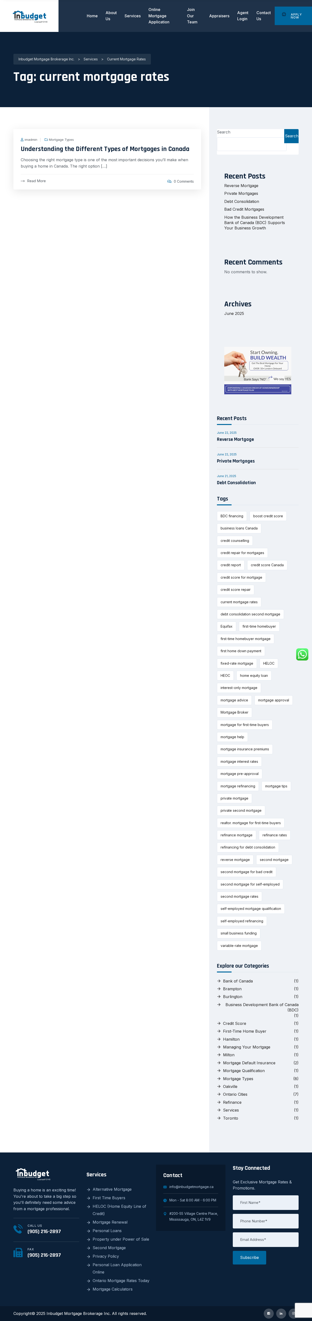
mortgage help (232, 737)
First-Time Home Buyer (244, 1031)
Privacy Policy (106, 1256)
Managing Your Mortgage (246, 1047)
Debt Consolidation (241, 201)
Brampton (232, 988)
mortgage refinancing (238, 786)
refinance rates (275, 835)
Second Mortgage (109, 1247)
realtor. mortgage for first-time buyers (251, 823)
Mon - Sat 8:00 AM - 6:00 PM (192, 1200)
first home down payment (241, 651)
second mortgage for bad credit (247, 872)
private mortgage (234, 798)
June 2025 (234, 313)
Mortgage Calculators (113, 1289)
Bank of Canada (238, 981)
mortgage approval (273, 700)
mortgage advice (234, 700)
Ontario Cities (235, 1094)
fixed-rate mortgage (237, 663)
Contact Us (263, 15)
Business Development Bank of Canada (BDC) (262, 1007)
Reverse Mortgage (241, 185)
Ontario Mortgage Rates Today (121, 1280)
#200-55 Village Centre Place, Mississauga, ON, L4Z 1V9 (193, 1216)
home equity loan (254, 675)
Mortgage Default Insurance (249, 1062)
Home (92, 15)
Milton (228, 1054)
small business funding (239, 933)
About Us (111, 15)
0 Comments (184, 181)
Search (223, 132)
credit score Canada (267, 565)
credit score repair (236, 589)
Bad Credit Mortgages (244, 209)
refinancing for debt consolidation (248, 847)
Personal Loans (107, 1230)
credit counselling (235, 540)
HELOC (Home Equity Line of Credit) (119, 1210)
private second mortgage (241, 810)
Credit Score (234, 1023)
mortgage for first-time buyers (245, 725)
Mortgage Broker (234, 712)
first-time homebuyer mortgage (246, 639)
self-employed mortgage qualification (251, 908)
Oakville (230, 1086)
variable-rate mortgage (239, 946)
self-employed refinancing (242, 921)
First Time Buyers (109, 1197)
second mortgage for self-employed (250, 884)
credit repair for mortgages (242, 553)
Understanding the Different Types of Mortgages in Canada (105, 149)
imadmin (31, 139)
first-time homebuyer (259, 626)
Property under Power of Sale (121, 1239)
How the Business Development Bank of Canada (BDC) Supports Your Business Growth (254, 223)
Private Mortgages (241, 193)
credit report (231, 565)
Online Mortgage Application (158, 15)
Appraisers (219, 15)
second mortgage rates (239, 896)
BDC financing (232, 516)
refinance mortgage (237, 835)
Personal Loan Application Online (117, 1268)
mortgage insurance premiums (245, 749)
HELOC (268, 663)
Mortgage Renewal (110, 1222)
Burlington (232, 996)
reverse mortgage (235, 860)
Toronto (230, 1118)
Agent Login (242, 15)
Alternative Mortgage (112, 1189)
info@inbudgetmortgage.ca (191, 1187)
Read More (36, 181)
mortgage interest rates (239, 761)
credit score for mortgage (241, 577)
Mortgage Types (61, 139)
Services (133, 15)
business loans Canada (239, 528)
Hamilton (231, 1039)
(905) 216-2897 (44, 1231)
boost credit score (268, 516)
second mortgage (274, 860)
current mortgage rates (239, 602)
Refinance (232, 1102)
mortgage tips (276, 786)
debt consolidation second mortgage (250, 614)
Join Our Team (192, 15)
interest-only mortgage (239, 688)
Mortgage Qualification (244, 1070)
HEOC (225, 675)
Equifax (227, 626)
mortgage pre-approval (240, 774)
